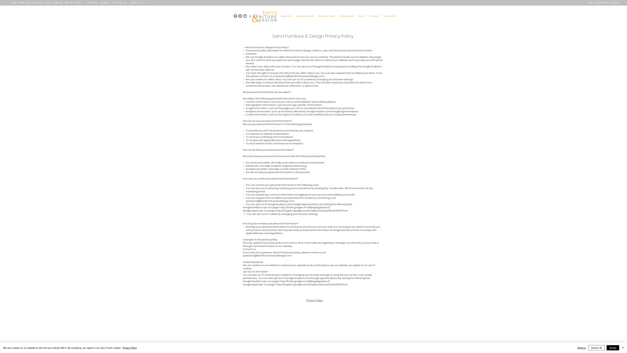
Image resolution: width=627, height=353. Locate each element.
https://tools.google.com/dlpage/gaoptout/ (304, 207)
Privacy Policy (314, 300)
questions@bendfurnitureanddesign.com (300, 76)
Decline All (596, 347)
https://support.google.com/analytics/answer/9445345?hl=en (312, 210)
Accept (612, 347)
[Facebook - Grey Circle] (235, 16)
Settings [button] (581, 347)
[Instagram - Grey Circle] (240, 16)
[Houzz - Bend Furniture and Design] (245, 16)
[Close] (623, 347)
